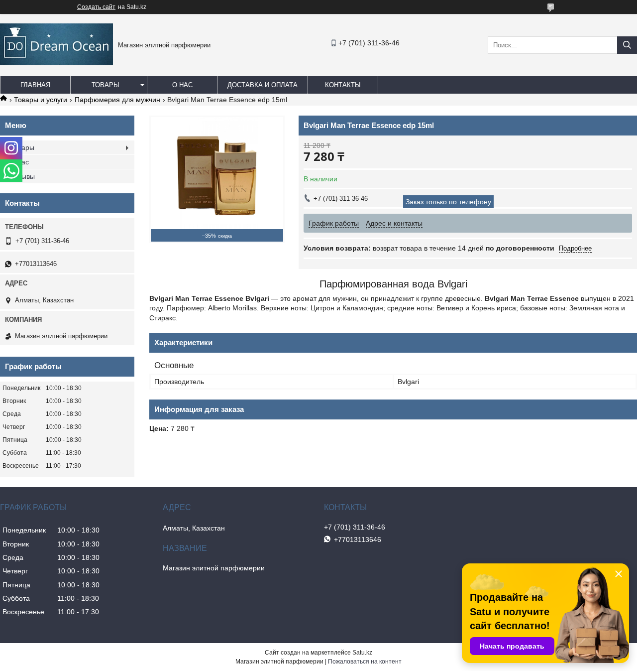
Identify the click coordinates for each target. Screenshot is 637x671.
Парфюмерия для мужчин (117, 100)
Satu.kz (362, 652)
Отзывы (22, 176)
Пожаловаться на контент (365, 661)
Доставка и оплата (262, 85)
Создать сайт (96, 6)
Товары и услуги (40, 100)
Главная (35, 85)
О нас (182, 85)
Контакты (343, 85)
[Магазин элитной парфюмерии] (56, 63)
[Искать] (627, 45)
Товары (105, 85)
